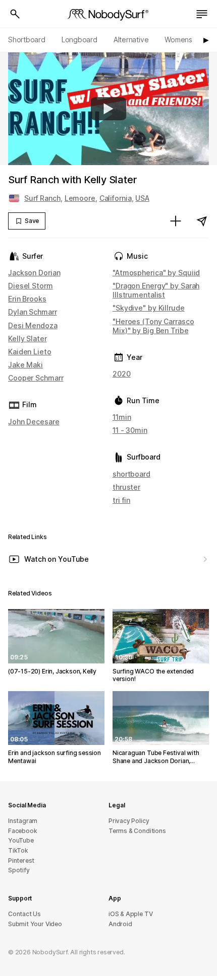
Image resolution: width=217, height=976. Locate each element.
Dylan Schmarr (32, 312)
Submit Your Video (35, 924)
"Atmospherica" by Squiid (156, 272)
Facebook (22, 831)
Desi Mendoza (33, 325)
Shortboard (26, 39)
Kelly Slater (27, 338)
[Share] (202, 221)
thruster (126, 487)
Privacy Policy (128, 820)
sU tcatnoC (24, 914)
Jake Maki (25, 364)
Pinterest (21, 860)
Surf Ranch (42, 198)
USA (142, 198)
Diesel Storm (30, 285)
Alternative (131, 39)
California (115, 198)
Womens (178, 39)
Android (120, 924)
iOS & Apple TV (130, 914)
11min (122, 417)
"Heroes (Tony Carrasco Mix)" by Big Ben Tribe (153, 326)
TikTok (18, 850)
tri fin (121, 500)
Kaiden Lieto (29, 351)
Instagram (22, 820)
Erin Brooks (27, 298)
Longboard (79, 39)
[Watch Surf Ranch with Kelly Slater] (108, 108)
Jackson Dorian (34, 272)
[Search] (15, 14)
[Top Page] (108, 14)
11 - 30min (130, 430)
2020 (122, 373)
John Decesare (34, 421)
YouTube (21, 840)
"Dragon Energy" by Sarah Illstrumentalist (156, 290)
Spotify (19, 870)
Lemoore (80, 198)
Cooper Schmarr (35, 377)
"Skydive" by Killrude (149, 308)
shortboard (131, 474)
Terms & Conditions (137, 831)
